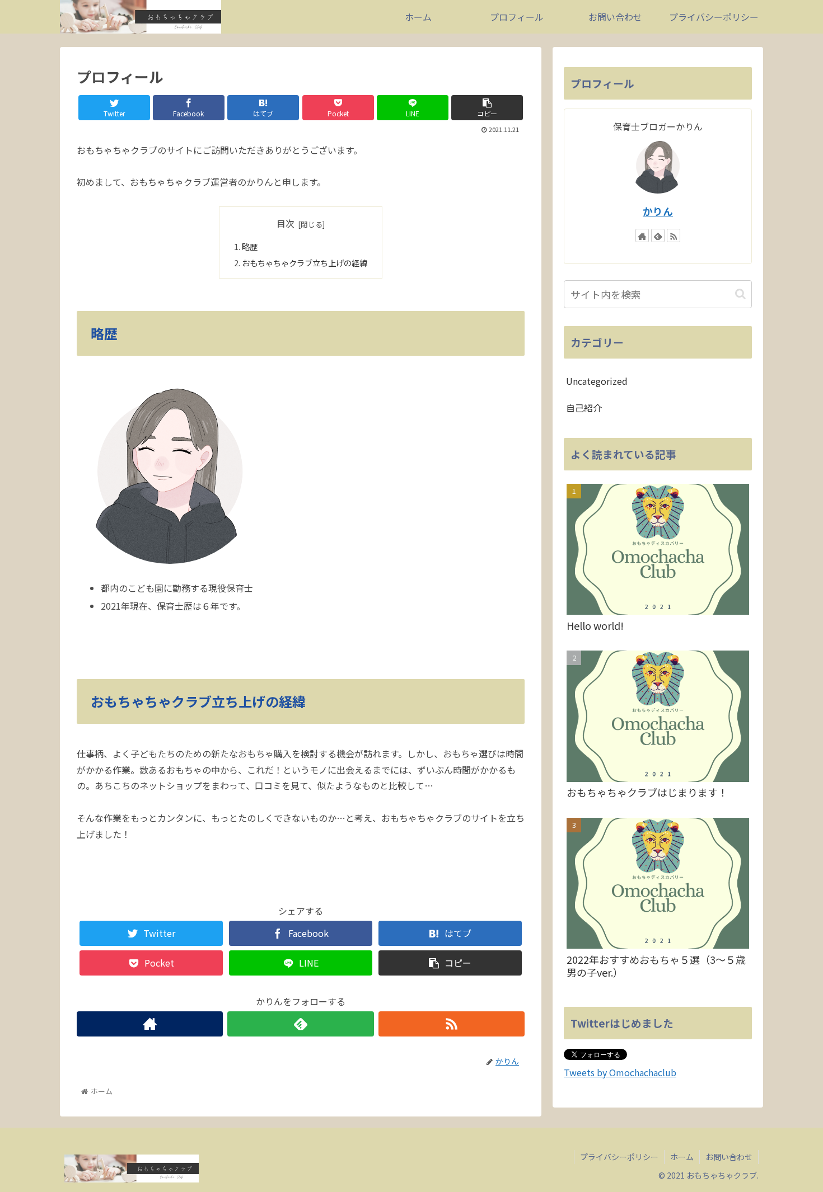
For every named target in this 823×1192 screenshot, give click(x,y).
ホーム (682, 1156)
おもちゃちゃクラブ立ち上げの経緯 (304, 262)
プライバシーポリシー (619, 1156)
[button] (740, 294)
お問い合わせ (728, 1156)
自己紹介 (584, 407)
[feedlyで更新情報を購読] (300, 1023)
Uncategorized (597, 381)
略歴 (250, 246)
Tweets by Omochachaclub (620, 1072)
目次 (285, 223)
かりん (658, 211)
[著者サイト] (150, 1023)
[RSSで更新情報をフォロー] (451, 1023)
